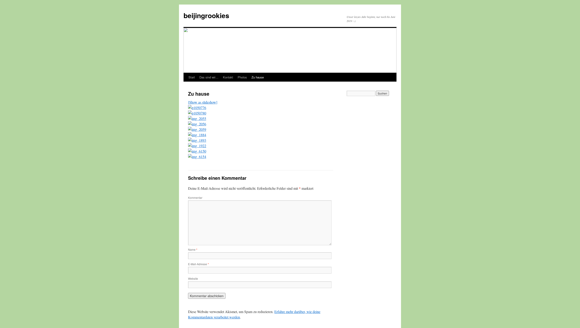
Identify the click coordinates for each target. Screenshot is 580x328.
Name (192, 249)
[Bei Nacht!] (197, 145)
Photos (242, 77)
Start (191, 77)
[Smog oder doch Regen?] (197, 134)
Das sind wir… (208, 77)
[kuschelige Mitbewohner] (197, 156)
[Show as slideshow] (202, 102)
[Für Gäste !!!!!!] (197, 113)
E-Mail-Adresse (198, 264)
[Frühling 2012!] (197, 140)
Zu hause (257, 77)
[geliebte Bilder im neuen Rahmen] (197, 129)
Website (193, 278)
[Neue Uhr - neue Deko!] (197, 123)
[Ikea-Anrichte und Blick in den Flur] (197, 118)
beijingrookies (206, 15)
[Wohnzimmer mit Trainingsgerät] (197, 151)
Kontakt (228, 77)
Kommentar (195, 197)
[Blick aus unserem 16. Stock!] (197, 107)
